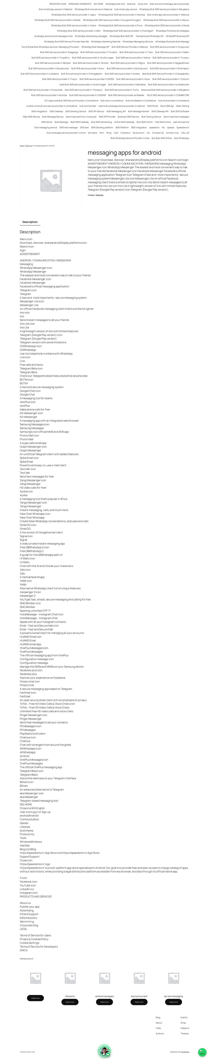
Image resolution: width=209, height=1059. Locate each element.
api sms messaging (173, 996)
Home (22, 145)
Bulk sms (29, 145)
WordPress (185, 1052)
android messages (104, 996)
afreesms (70, 996)
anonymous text (139, 996)
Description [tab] (30, 222)
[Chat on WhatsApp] (202, 1052)
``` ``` (104, 1052)
